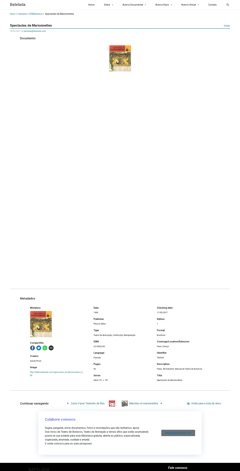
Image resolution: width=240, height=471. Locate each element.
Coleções (22, 14)
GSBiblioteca (35, 14)
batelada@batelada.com (35, 31)
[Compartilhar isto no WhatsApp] (44, 347)
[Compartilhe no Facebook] (32, 347)
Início (12, 14)
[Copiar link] (51, 347)
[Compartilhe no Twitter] (38, 347)
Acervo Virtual (188, 4)
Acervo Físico (162, 4)
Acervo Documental (133, 4)
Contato (212, 4)
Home (91, 4)
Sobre (107, 4)
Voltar (227, 25)
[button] (227, 5)
